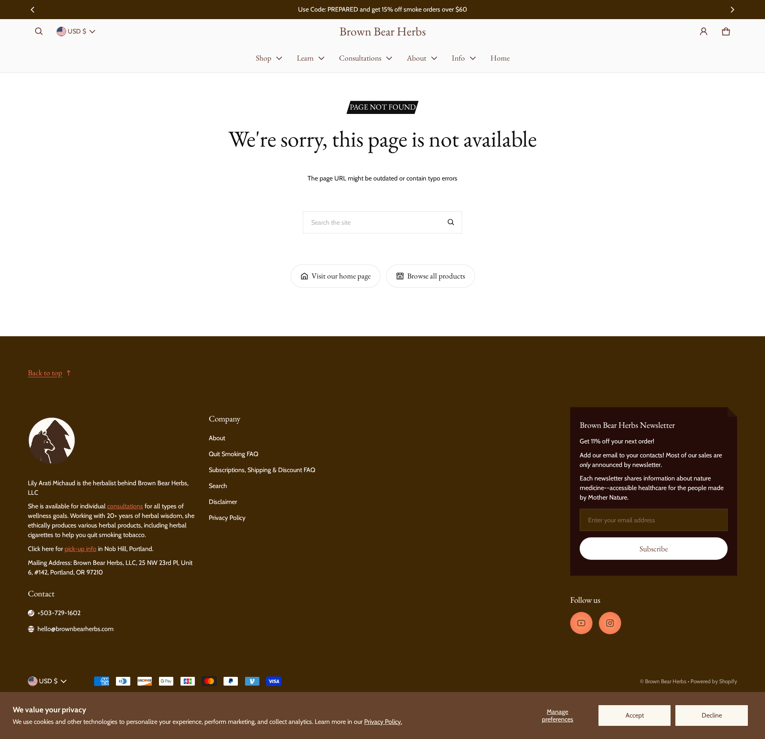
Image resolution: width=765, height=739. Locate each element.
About (416, 58)
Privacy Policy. (383, 721)
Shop (263, 58)
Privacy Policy (227, 517)
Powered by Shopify (713, 681)
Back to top (45, 373)
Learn (305, 58)
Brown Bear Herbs (666, 681)
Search (218, 486)
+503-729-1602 (58, 613)
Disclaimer (223, 502)
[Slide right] (732, 9)
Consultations (360, 58)
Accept (635, 715)
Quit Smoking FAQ (233, 454)
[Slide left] (32, 9)
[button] (39, 31)
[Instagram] (610, 623)
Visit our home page (341, 276)
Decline (712, 715)
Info (458, 58)
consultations (125, 506)
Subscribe (653, 549)
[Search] (451, 222)
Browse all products (436, 276)
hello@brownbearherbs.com (75, 629)
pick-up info (80, 549)
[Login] (703, 31)
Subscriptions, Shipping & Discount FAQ (262, 470)
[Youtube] (581, 623)
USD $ (77, 31)
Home (500, 58)
